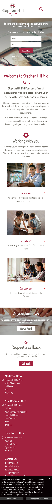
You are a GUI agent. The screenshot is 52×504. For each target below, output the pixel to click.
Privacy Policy (25, 56)
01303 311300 (13, 469)
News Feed (26, 328)
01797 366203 (14, 466)
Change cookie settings (39, 498)
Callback (26, 363)
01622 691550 (12, 463)
